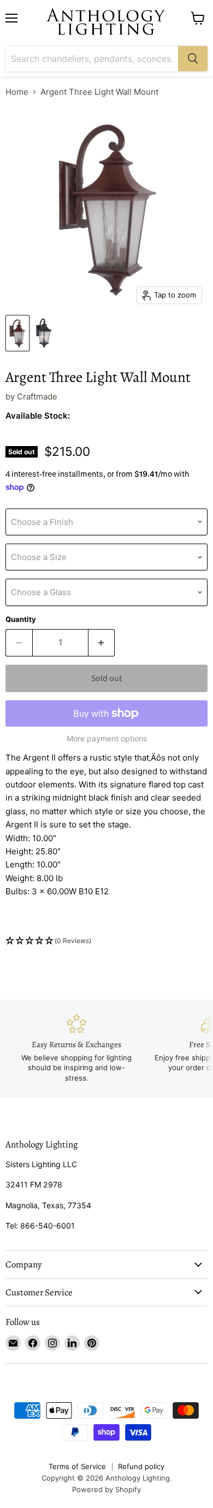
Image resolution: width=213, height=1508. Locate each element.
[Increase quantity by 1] (101, 642)
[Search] (193, 58)
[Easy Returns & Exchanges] (76, 1048)
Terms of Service (77, 1466)
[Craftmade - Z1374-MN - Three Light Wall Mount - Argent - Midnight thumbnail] (43, 333)
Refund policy (141, 1466)
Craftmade (37, 396)
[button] (106, 941)
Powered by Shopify (106, 1489)
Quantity (20, 619)
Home (16, 91)
